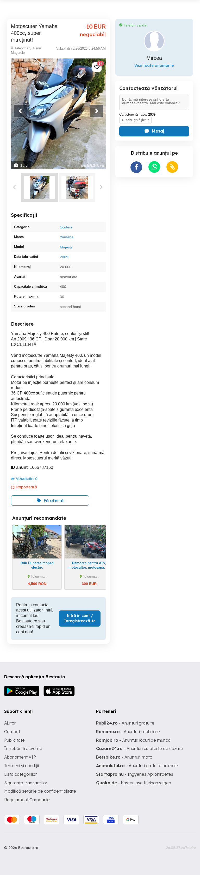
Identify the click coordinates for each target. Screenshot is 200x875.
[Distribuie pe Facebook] (136, 167)
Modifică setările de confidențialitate (40, 791)
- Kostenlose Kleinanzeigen (133, 782)
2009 (64, 257)
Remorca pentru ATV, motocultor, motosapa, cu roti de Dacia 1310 (89, 567)
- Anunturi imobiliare (128, 731)
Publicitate (14, 740)
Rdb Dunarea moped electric (37, 565)
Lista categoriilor (20, 774)
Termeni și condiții (21, 765)
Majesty (66, 247)
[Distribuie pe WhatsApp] (154, 167)
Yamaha (66, 237)
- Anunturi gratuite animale (137, 765)
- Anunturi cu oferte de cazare (139, 748)
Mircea (154, 58)
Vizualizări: (27, 478)
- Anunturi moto (124, 757)
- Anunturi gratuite (125, 723)
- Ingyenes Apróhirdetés (134, 774)
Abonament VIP (20, 757)
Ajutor (10, 723)
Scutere (66, 227)
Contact (12, 731)
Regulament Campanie (27, 799)
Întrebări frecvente (23, 748)
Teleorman (22, 48)
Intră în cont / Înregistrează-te (80, 618)
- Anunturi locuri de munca (133, 740)
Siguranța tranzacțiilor (25, 782)
